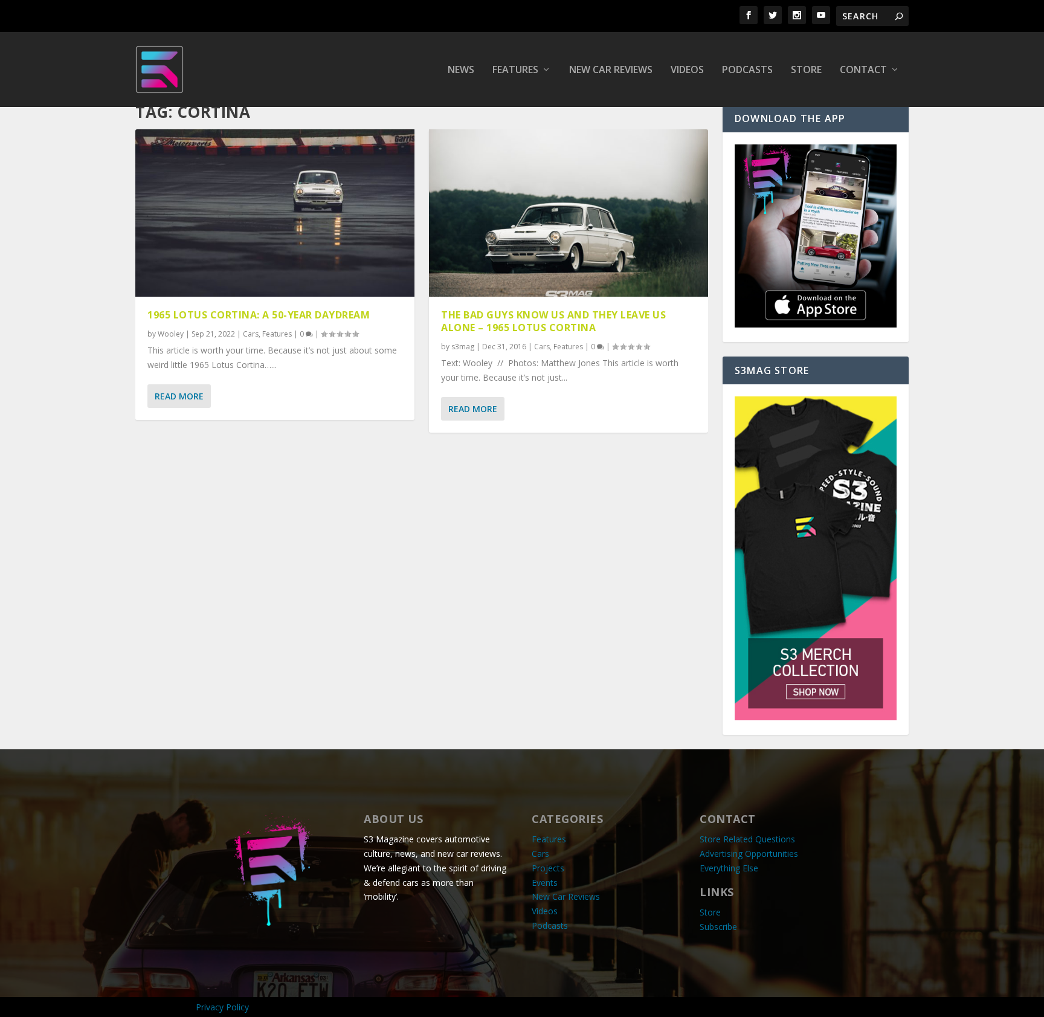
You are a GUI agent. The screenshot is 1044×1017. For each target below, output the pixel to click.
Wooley (171, 334)
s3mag (462, 346)
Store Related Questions (747, 839)
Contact (863, 70)
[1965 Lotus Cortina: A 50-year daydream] (274, 213)
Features (515, 70)
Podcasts (747, 70)
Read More (179, 396)
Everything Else (729, 868)
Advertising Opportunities (749, 853)
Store (806, 70)
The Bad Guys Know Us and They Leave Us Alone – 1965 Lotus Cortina (553, 321)
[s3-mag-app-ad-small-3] (816, 324)
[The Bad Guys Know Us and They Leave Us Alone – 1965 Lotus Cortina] (568, 213)
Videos (687, 70)
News (461, 70)
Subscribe (718, 926)
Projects (548, 868)
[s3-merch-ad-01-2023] (816, 717)
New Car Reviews (610, 70)
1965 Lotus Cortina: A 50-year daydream (258, 314)
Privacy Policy (222, 1007)
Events (545, 882)
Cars (251, 334)
